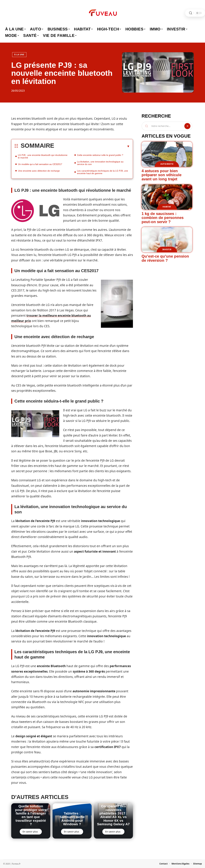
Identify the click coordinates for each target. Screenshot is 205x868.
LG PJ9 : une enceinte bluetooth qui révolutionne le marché (42, 156)
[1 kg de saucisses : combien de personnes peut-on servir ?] (167, 197)
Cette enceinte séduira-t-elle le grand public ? (100, 155)
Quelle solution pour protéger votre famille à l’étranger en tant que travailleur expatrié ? (31, 815)
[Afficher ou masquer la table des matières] (92, 146)
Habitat (167, 207)
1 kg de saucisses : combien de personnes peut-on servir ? (163, 217)
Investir (167, 249)
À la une (19, 54)
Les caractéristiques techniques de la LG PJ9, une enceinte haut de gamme (102, 172)
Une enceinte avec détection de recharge (39, 170)
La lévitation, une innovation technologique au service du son (100, 162)
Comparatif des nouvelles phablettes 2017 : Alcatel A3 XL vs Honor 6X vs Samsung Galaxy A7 (113, 815)
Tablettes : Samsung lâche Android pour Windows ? (72, 818)
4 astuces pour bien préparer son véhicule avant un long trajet (161, 175)
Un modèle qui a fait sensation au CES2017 (40, 164)
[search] (190, 13)
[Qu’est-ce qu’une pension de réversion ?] (167, 239)
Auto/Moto (166, 164)
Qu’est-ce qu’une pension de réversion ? (165, 258)
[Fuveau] (102, 13)
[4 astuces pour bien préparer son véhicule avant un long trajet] (167, 154)
